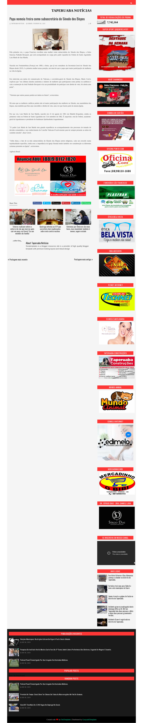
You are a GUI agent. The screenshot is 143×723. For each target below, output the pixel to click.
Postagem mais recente (18, 259)
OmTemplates (66, 720)
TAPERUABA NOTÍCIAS (72, 11)
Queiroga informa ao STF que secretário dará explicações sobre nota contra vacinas (50, 229)
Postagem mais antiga (82, 259)
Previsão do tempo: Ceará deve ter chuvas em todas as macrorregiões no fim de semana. (51, 694)
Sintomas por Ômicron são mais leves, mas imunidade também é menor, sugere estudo (78, 229)
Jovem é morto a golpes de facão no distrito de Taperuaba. (120, 597)
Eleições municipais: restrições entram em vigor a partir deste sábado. (45, 639)
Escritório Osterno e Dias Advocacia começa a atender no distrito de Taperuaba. (120, 577)
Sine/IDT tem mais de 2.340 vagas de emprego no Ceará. (40, 705)
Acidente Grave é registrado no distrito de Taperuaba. (119, 620)
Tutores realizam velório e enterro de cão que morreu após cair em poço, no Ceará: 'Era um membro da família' (22, 230)
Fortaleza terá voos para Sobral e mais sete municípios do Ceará (119, 587)
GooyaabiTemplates (89, 720)
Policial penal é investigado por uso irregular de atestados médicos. (44, 660)
